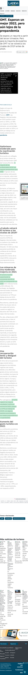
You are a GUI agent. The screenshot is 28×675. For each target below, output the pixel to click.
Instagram (12, 652)
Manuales (13, 10)
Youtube (12, 657)
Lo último (7, 10)
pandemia (3, 135)
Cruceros (7, 655)
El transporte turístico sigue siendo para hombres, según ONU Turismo (11, 580)
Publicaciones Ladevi (18, 648)
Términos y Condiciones (6, 670)
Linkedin (12, 655)
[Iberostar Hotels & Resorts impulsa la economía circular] (25, 595)
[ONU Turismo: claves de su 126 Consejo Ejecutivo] (25, 545)
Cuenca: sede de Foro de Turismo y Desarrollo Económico (18, 557)
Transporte (7, 647)
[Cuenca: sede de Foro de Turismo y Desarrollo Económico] (17, 546)
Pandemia (8, 518)
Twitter (12, 647)
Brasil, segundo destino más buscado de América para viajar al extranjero (3, 555)
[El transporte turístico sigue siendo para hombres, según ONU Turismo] (10, 555)
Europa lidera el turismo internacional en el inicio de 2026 (12, 610)
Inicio (2, 16)
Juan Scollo (7, 105)
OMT (7, 115)
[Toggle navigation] (3, 8)
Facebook (12, 650)
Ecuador (7, 652)
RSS (21, 673)
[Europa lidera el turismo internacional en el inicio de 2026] (10, 597)
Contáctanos (19, 670)
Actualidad (9, 16)
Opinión (7, 657)
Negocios (18, 10)
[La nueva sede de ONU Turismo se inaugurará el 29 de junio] (3, 601)
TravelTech (24, 10)
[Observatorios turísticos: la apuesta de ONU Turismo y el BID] (17, 591)
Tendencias (8, 650)
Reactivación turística (19, 518)
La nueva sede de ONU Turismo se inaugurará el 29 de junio (3, 620)
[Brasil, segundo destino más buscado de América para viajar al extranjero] (3, 543)
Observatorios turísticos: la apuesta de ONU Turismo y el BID (19, 599)
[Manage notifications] (25, 672)
